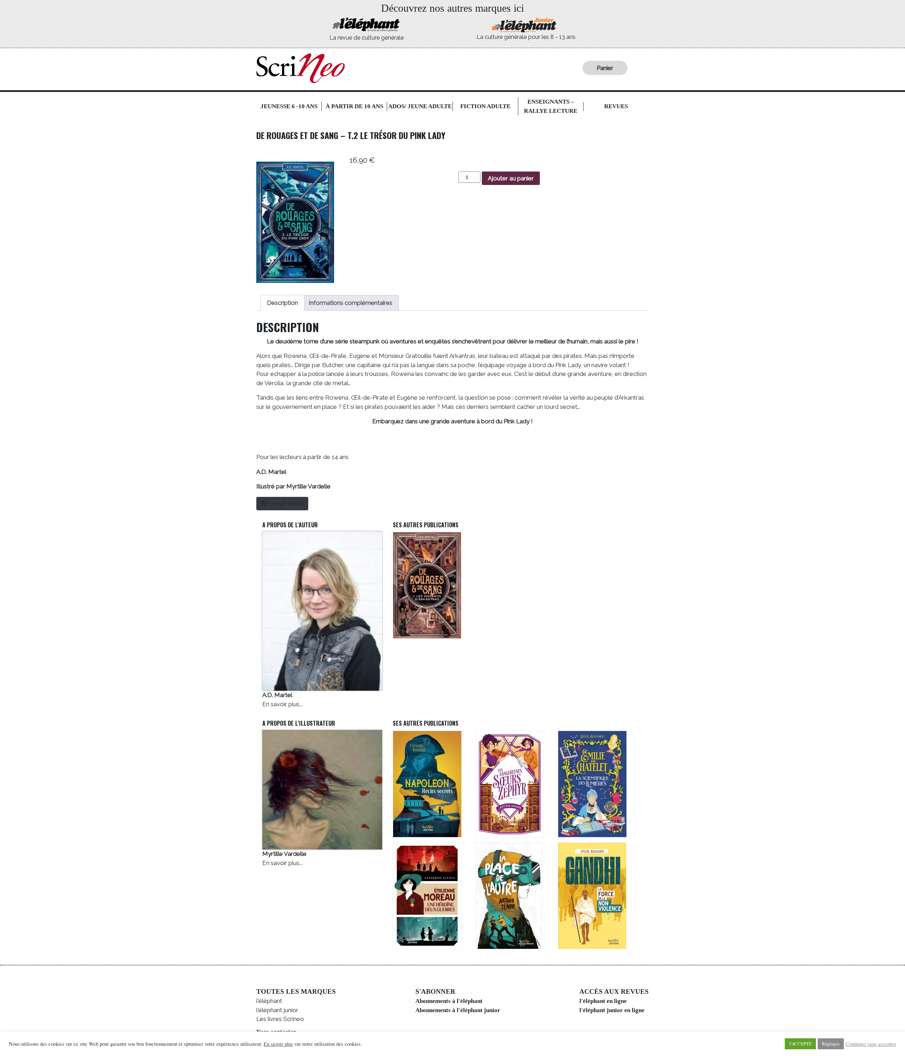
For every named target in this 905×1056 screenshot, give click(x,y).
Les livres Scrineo (280, 1018)
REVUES (616, 106)
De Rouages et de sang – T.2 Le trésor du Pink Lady (350, 135)
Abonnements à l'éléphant (449, 1001)
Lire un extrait (285, 503)
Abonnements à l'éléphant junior (457, 1010)
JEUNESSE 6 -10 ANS (289, 106)
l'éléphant (269, 1000)
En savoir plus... (282, 704)
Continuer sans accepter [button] (871, 1044)
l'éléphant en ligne (603, 1001)
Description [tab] (282, 302)
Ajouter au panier (511, 178)
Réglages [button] (831, 1043)
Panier (605, 67)
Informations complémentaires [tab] (350, 302)
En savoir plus (278, 1044)
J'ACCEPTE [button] (800, 1043)
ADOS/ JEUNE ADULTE (420, 106)
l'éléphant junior (277, 1010)
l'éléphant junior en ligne (611, 1010)
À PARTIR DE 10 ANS (354, 106)
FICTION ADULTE (485, 106)
